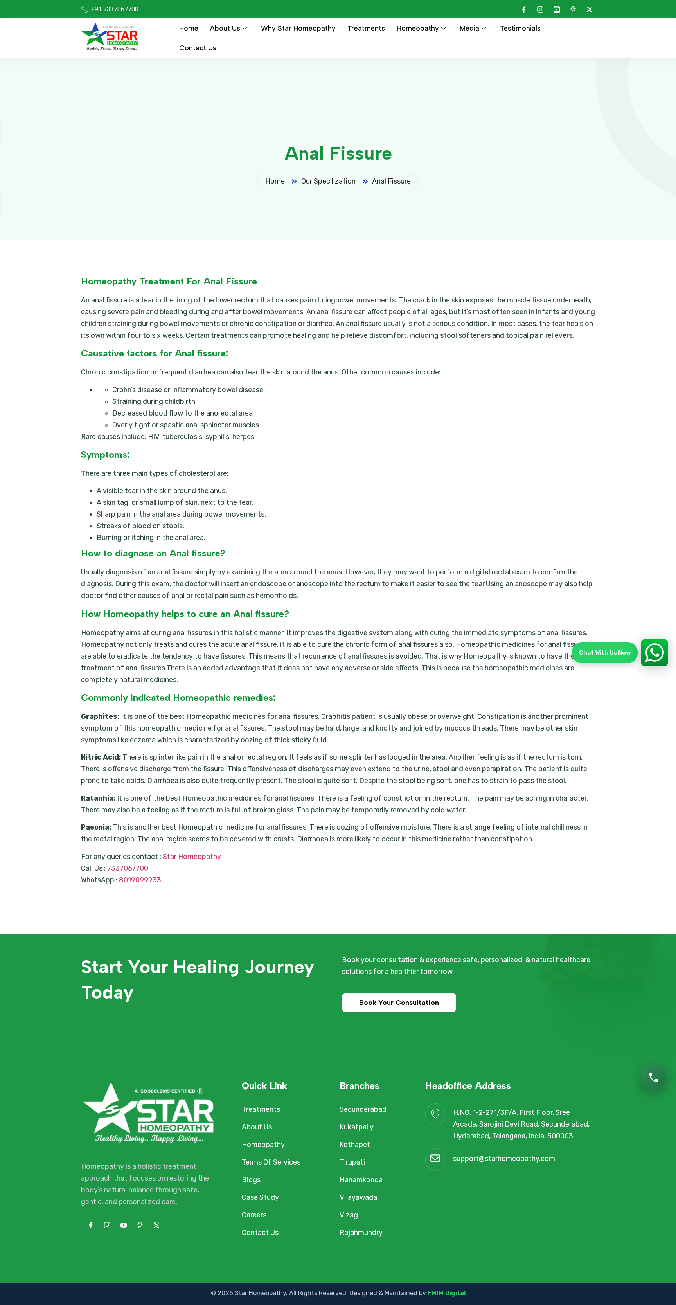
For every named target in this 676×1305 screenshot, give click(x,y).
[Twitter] (589, 9)
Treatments (366, 28)
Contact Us (197, 47)
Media (469, 28)
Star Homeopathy (192, 856)
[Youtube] (557, 9)
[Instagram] (540, 9)
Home (188, 28)
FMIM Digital (447, 1293)
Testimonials (520, 28)
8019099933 (140, 880)
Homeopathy (418, 28)
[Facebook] (524, 9)
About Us (225, 28)
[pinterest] (573, 9)
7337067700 (127, 868)
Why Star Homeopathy (298, 28)
